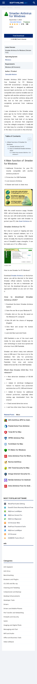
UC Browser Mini (14, 523)
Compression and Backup (12, 592)
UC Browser (12, 534)
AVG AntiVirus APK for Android (20, 420)
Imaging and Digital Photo (12, 625)
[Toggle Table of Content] (28, 139)
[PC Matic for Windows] (5, 450)
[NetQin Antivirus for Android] (5, 480)
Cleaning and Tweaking (12, 588)
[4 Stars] (17, 24)
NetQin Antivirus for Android (19, 480)
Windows (10, 7)
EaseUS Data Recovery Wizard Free (20, 507)
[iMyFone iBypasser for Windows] (5, 519)
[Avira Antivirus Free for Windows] (5, 456)
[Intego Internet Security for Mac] (5, 474)
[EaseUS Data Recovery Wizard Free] (5, 508)
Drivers (6, 604)
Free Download (18, 36)
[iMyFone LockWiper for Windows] (5, 530)
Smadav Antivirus (17, 276)
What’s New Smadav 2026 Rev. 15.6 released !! (21, 153)
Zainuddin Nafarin (15, 22)
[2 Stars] (13, 24)
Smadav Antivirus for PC (17, 146)
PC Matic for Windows (17, 450)
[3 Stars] (15, 24)
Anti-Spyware (8, 567)
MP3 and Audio (9, 633)
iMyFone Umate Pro (15, 515)
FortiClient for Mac (15, 444)
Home (4, 7)
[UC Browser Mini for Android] (5, 523)
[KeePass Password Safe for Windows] (5, 526)
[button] (34, 2)
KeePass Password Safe (17, 526)
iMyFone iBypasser (14, 519)
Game (6, 621)
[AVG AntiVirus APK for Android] (5, 420)
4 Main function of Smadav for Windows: (17, 143)
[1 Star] (10, 24)
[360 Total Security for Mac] (5, 468)
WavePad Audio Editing (16, 504)
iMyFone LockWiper (15, 511)
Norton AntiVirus (14, 462)
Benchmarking (9, 575)
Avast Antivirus (24, 221)
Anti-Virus (17, 7)
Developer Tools (9, 600)
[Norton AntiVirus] (5, 462)
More (18, 415)
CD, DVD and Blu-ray (11, 583)
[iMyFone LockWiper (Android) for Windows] (5, 511)
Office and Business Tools (12, 638)
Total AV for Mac (14, 432)
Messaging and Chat (11, 629)
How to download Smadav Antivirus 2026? (20, 149)
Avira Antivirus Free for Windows (21, 456)
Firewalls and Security (11, 617)
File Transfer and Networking (14, 613)
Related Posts (9, 415)
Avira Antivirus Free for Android (20, 486)
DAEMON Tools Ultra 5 (16, 538)
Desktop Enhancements (12, 596)
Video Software (9, 642)
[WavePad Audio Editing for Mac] (5, 504)
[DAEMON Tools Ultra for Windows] (5, 538)
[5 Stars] (19, 24)
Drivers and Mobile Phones (13, 608)
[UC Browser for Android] (5, 534)
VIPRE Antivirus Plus (16, 438)
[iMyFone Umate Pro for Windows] (5, 515)
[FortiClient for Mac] (5, 444)
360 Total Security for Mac (18, 468)
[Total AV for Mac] (5, 432)
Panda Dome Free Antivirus (18, 426)
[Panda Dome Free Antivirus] (5, 426)
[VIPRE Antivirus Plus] (5, 438)
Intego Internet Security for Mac (21, 474)
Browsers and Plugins (11, 579)
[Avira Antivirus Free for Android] (5, 486)
